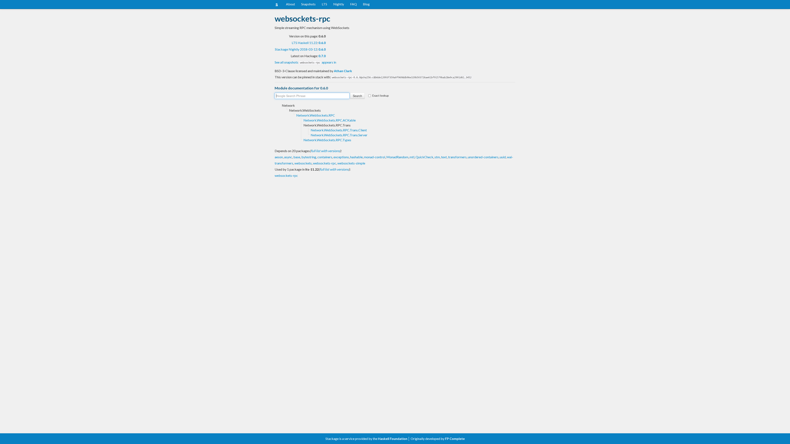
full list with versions (325, 151)
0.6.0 (322, 43)
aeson (279, 157)
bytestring (308, 157)
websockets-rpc (324, 163)
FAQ (353, 4)
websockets (303, 163)
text (444, 157)
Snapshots (308, 4)
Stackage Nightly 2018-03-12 (296, 49)
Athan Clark (343, 71)
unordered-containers (483, 157)
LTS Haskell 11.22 (304, 43)
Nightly (338, 4)
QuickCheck (424, 157)
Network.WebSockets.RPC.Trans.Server (339, 135)
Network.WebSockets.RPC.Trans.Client (339, 130)
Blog (366, 4)
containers (324, 157)
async (288, 157)
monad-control (374, 157)
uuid (503, 157)
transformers (457, 157)
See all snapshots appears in (305, 62)
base (296, 157)
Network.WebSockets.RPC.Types (327, 140)
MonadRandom (397, 157)
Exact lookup (380, 95)
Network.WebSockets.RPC (315, 115)
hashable (356, 157)
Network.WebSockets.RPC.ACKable (329, 120)
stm (437, 157)
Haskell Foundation (392, 439)
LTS (324, 4)
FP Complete (455, 439)
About (290, 4)
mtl (412, 157)
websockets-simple (351, 163)
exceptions (341, 157)
